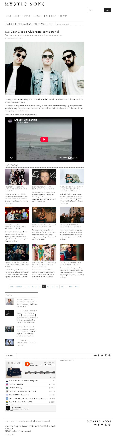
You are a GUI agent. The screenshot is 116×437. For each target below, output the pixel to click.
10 (48, 286)
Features (38, 16)
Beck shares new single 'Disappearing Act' (27, 313)
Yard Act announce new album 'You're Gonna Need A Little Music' (71, 189)
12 (57, 286)
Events (53, 16)
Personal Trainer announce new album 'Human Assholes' (15, 227)
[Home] (24, 4)
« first (11, 286)
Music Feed (65, 24)
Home (8, 16)
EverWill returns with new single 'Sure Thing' (43, 188)
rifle (13, 435)
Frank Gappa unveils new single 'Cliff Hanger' (44, 226)
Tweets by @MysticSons (67, 360)
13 (62, 286)
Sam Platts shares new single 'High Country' (70, 263)
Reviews (27, 16)
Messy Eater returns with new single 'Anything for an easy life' (44, 264)
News (16, 16)
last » (76, 286)
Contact (63, 16)
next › (70, 286)
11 (52, 286)
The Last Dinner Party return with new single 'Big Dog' (16, 189)
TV (47, 16)
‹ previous (19, 286)
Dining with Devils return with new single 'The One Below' (17, 264)
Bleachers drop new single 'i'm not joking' (70, 226)
